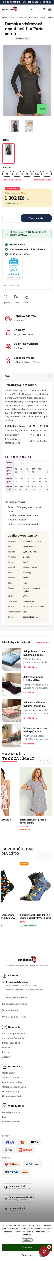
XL (27, 174)
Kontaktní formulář (11, 1121)
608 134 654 (12, 1010)
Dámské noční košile (32, 541)
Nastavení (27, 1240)
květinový (27, 572)
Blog (4, 1117)
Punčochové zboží (11, 1043)
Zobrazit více (44, 642)
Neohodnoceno (22, 38)
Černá (25, 562)
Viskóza (33, 567)
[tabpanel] (35, 799)
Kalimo (26, 578)
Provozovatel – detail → (16, 997)
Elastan (26, 567)
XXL (37, 174)
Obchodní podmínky (12, 1082)
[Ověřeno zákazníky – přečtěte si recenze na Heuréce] (14, 269)
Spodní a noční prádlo (13, 1038)
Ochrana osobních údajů (14, 1087)
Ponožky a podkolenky (13, 1033)
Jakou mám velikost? (12, 179)
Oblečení (6, 1047)
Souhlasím (27, 1247)
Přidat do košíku (36, 218)
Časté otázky (8, 1073)
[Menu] (50, 9)
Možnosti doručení (43, 179)
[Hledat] (38, 9)
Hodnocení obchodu (12, 1096)
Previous (41, 760)
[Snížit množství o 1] (5, 218)
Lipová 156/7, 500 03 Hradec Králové (24, 989)
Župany (6, 1056)
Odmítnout (27, 1255)
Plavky (5, 1052)
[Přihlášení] (32, 9)
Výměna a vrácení (11, 1077)
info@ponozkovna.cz (16, 1004)
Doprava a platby (10, 1091)
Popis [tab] (7, 376)
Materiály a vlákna (11, 1112)
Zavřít (44, 305)
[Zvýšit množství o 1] (17, 218)
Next (48, 760)
